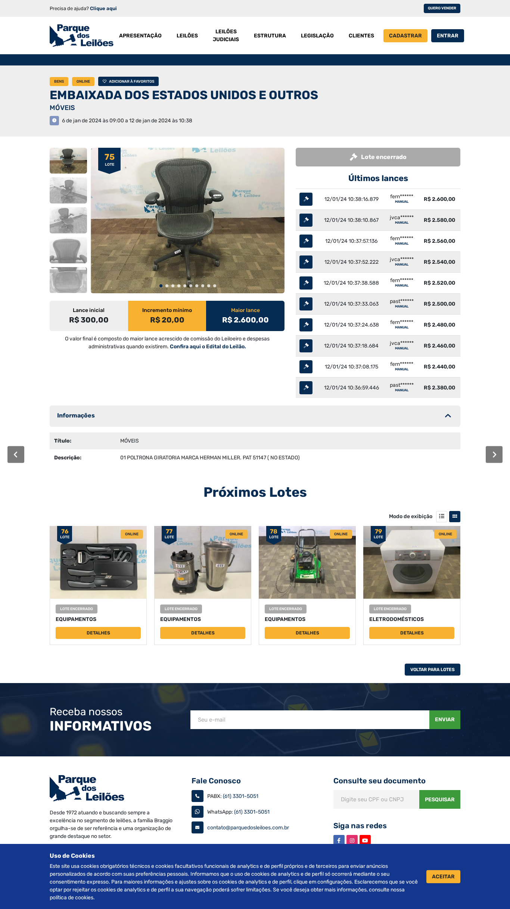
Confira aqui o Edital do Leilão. (208, 346)
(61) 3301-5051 (240, 796)
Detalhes (98, 633)
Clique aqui (103, 8)
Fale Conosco (216, 780)
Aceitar (443, 876)
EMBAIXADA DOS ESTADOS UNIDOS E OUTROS (184, 95)
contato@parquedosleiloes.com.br (248, 827)
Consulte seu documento (379, 780)
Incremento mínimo (167, 310)
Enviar (445, 719)
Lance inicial (89, 310)
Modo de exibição (410, 516)
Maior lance (245, 310)
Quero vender (442, 8)
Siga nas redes (360, 825)
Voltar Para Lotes (432, 669)
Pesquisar (440, 799)
